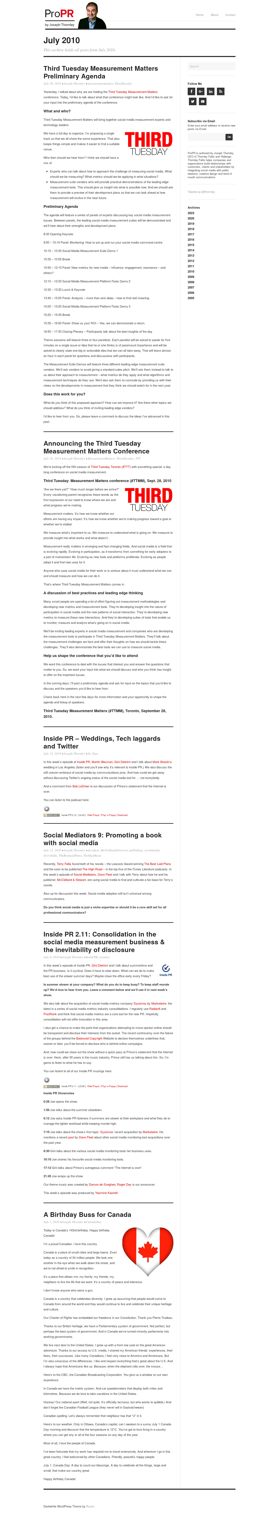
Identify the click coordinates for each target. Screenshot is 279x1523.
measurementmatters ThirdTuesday (110, 83)
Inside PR (83, 762)
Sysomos (140, 1003)
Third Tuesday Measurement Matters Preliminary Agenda (101, 72)
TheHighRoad (92, 855)
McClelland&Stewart (114, 850)
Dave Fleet (105, 874)
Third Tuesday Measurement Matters (133, 92)
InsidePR (91, 957)
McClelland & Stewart (71, 879)
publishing (136, 850)
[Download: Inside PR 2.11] (52, 1086)
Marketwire (158, 1003)
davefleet (93, 850)
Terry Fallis (64, 864)
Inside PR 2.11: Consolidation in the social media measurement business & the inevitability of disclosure (104, 941)
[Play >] (47, 809)
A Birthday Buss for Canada (87, 1214)
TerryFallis (50, 855)
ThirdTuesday (125, 458)
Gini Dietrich (122, 762)
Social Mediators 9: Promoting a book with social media (103, 838)
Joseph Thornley (74, 83)
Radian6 (154, 1008)
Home (200, 15)
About (214, 15)
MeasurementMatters (101, 458)
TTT (137, 458)
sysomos (104, 957)
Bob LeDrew (81, 786)
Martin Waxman (102, 762)
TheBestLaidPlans (70, 855)
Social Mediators (85, 874)
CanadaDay (94, 1222)
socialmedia (152, 850)
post (71, 1137)
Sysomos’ (107, 1132)
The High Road (92, 869)
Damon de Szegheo (102, 1184)
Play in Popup (108, 815)
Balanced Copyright (88, 1038)
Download (122, 815)
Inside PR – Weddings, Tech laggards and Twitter (102, 742)
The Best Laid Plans (157, 864)
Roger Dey (124, 1184)
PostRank (50, 1014)
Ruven (90, 1506)
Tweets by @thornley (201, 192)
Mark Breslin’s (162, 762)
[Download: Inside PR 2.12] (52, 815)
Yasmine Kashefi (106, 1193)
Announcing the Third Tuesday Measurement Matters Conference (97, 446)
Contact (230, 15)
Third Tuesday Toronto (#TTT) (111, 466)
